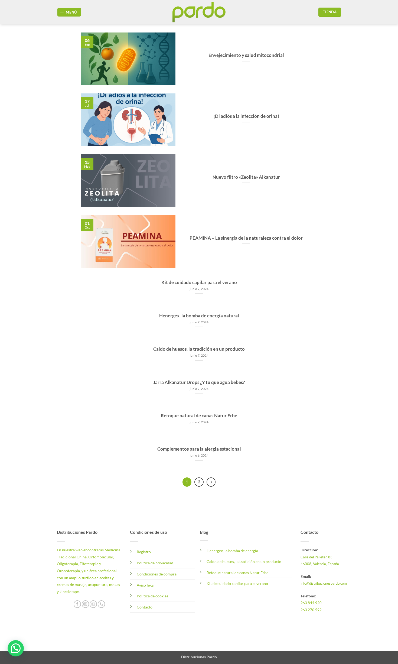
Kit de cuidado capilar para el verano (199, 282)
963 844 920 (311, 603)
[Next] (211, 482)
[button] (69, 12)
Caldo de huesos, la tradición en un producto (199, 349)
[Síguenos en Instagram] (85, 604)
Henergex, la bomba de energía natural (199, 315)
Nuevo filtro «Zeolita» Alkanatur (246, 177)
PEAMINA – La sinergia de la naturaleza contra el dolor (246, 238)
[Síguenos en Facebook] (77, 604)
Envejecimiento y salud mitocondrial (246, 55)
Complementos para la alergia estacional (199, 449)
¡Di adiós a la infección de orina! (246, 116)
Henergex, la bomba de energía (232, 550)
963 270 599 (311, 610)
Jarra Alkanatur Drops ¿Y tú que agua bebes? (199, 382)
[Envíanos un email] (93, 604)
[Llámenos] (101, 604)
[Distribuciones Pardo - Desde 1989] (199, 12)
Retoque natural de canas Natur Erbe (199, 415)
